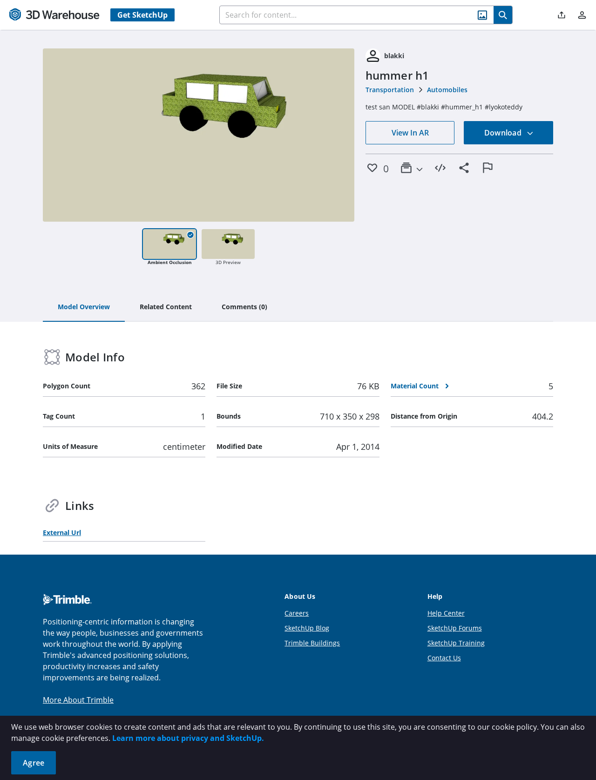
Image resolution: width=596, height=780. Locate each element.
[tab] (84, 307)
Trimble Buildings (312, 642)
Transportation (390, 89)
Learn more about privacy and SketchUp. (188, 738)
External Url (62, 532)
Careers (296, 613)
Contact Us (444, 657)
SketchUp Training (456, 642)
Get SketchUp (142, 15)
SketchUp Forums (454, 628)
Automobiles (447, 89)
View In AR (410, 133)
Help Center (446, 613)
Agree (33, 763)
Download (503, 133)
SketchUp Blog (306, 628)
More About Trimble (78, 700)
